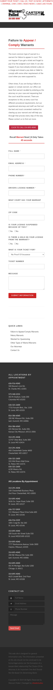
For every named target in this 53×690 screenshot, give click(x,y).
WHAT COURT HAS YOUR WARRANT (24, 200)
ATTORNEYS (48, 1)
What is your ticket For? (21, 250)
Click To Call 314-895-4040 (23, 127)
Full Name (14, 151)
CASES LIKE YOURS (44, 4)
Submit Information (22, 295)
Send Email (14, 628)
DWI (14, 4)
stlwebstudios (37, 683)
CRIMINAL (6, 4)
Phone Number (16, 176)
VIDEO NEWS (29, 4)
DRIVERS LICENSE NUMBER (22, 188)
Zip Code (12, 212)
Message (13, 274)
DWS (19, 4)
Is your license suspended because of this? (22, 226)
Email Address (16, 163)
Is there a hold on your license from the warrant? (25, 238)
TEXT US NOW (35, 1)
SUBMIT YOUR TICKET (9, 1)
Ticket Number (16, 261)
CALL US (23, 1)
